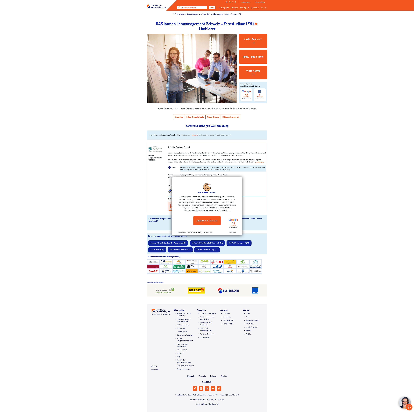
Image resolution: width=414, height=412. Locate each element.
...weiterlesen (259, 162)
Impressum (182, 232)
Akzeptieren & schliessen (207, 221)
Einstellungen (207, 232)
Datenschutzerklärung (194, 232)
